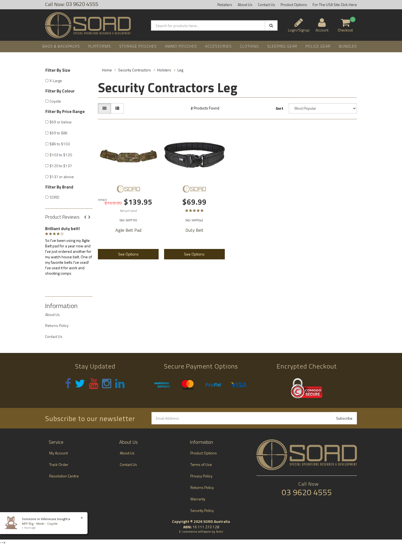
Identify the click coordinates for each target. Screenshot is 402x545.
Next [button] (91, 217)
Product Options (294, 4)
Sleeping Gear (282, 46)
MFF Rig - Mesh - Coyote (40, 523)
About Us (245, 4)
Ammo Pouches (181, 46)
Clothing (249, 46)
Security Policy (202, 510)
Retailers (224, 4)
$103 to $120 (60, 155)
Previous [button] (87, 217)
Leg (180, 70)
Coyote (55, 101)
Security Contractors (134, 70)
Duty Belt (194, 230)
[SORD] (128, 188)
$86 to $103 (59, 144)
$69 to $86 (58, 133)
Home (107, 70)
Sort (279, 108)
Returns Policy (57, 325)
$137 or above (61, 176)
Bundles (348, 46)
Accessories (218, 46)
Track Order (58, 464)
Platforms (99, 46)
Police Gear (318, 46)
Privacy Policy (201, 476)
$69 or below (60, 122)
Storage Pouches (138, 46)
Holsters (164, 70)
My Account (58, 453)
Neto (219, 531)
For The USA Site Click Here (335, 4)
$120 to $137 (60, 166)
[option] (68, 250)
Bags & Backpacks (61, 46)
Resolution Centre (64, 476)
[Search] (271, 25)
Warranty (197, 499)
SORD (54, 197)
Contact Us (266, 4)
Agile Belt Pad (128, 230)
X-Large (55, 80)
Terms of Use (201, 464)
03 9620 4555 (307, 492)
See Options (128, 254)
